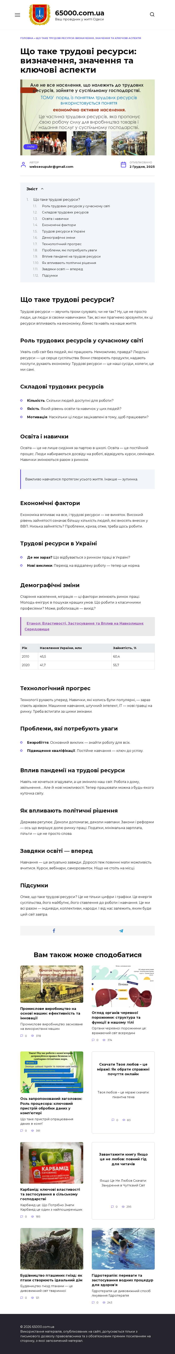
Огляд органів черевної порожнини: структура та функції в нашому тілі (116, 1017)
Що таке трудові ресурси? (56, 200)
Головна (26, 38)
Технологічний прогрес (62, 244)
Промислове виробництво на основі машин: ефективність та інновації (50, 1013)
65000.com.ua (79, 13)
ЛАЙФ (30, 146)
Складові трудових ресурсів (65, 212)
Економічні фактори (59, 225)
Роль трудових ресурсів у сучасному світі (76, 206)
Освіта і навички (55, 219)
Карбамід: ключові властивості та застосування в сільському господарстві (50, 1194)
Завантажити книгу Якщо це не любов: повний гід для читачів (123, 1159)
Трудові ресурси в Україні (63, 231)
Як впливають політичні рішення (69, 263)
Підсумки (50, 275)
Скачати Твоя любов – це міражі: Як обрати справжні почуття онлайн (123, 1069)
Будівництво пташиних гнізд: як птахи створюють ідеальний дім (51, 1277)
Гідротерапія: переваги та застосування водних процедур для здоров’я (122, 1280)
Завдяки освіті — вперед (62, 269)
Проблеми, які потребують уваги (69, 250)
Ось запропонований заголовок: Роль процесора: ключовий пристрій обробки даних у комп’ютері (51, 1106)
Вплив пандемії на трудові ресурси (71, 256)
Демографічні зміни (58, 238)
